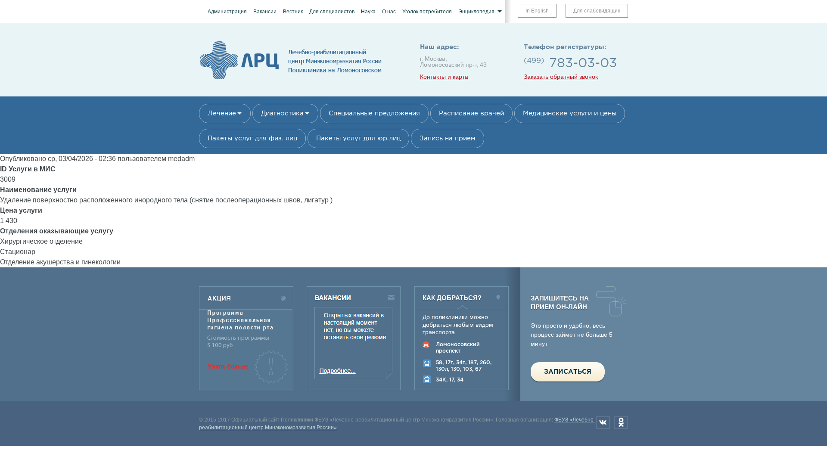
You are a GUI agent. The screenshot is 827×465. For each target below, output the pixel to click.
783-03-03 (583, 63)
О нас (389, 12)
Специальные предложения (374, 113)
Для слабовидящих (596, 11)
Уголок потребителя (427, 12)
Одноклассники (621, 422)
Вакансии (265, 12)
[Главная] (291, 79)
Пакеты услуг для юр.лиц (358, 138)
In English (537, 11)
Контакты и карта (444, 77)
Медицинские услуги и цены (569, 113)
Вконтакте (603, 422)
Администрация (227, 12)
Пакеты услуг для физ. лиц (252, 138)
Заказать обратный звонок (561, 77)
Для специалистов (331, 12)
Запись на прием (448, 138)
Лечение (222, 113)
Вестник (293, 12)
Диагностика (282, 113)
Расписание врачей (471, 113)
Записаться (567, 372)
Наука (368, 12)
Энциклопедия (476, 12)
